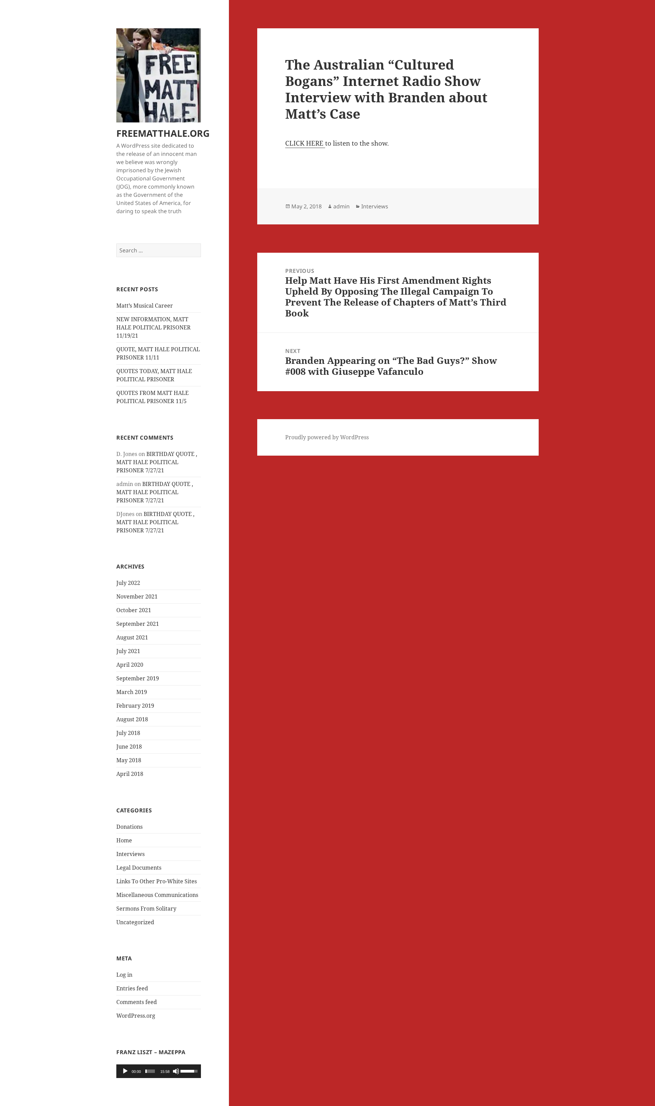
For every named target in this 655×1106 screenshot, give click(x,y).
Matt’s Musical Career (144, 305)
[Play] (125, 1071)
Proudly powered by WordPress (327, 437)
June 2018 (129, 746)
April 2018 (129, 774)
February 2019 (135, 705)
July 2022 (128, 583)
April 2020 (129, 664)
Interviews (130, 854)
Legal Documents (138, 867)
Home (124, 840)
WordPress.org (135, 1015)
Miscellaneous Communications (157, 895)
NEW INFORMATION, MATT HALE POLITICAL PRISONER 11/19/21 (153, 327)
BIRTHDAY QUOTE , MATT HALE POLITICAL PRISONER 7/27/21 (156, 462)
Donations (129, 826)
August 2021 (132, 637)
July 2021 (128, 651)
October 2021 (133, 610)
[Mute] (176, 1071)
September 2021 (137, 624)
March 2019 (131, 692)
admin (341, 206)
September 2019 (137, 678)
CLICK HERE (305, 143)
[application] (158, 1071)
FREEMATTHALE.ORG (163, 133)
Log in (124, 974)
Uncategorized (135, 922)
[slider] (150, 1071)
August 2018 (132, 719)
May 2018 (128, 760)
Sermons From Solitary (146, 908)
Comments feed (136, 1002)
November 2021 (137, 596)
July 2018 (128, 733)
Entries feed (132, 988)
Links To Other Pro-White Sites (156, 881)
